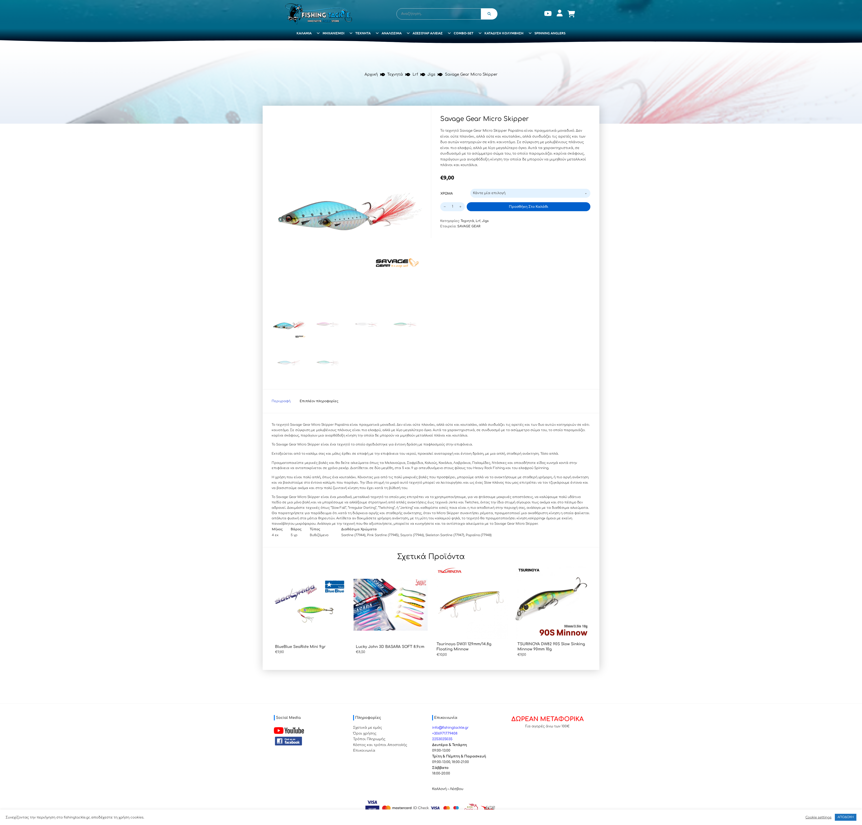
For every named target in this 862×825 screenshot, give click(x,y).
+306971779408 (444, 733)
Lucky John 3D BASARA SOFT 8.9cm (390, 647)
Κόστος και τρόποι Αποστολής (380, 745)
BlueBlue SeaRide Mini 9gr (300, 647)
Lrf (415, 74)
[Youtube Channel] (289, 730)
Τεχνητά (363, 33)
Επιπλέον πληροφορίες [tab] (319, 401)
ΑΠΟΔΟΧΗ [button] (846, 817)
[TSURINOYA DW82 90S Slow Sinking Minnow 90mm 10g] (552, 602)
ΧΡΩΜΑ (446, 193)
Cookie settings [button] (818, 817)
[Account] (559, 14)
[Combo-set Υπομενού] (480, 33)
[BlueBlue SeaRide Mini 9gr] (310, 605)
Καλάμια (304, 33)
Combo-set (463, 33)
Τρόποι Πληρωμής (369, 739)
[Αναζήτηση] (489, 14)
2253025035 (442, 739)
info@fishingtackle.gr (450, 728)
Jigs (431, 74)
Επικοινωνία (364, 751)
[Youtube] (548, 14)
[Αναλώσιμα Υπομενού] (408, 33)
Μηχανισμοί (333, 33)
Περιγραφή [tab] (281, 401)
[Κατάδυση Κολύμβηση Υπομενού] (530, 33)
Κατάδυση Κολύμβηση (503, 33)
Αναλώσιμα (392, 33)
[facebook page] (288, 741)
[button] (416, 120)
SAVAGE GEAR (468, 226)
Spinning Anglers (549, 33)
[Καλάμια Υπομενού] (318, 33)
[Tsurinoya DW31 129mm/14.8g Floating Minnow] (471, 602)
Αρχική (371, 74)
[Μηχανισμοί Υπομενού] (351, 33)
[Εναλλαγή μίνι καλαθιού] (571, 14)
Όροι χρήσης (364, 733)
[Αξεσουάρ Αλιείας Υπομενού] (449, 33)
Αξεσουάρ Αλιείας (428, 33)
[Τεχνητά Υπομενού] (377, 33)
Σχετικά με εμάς (367, 728)
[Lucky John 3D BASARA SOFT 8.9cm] (391, 605)
